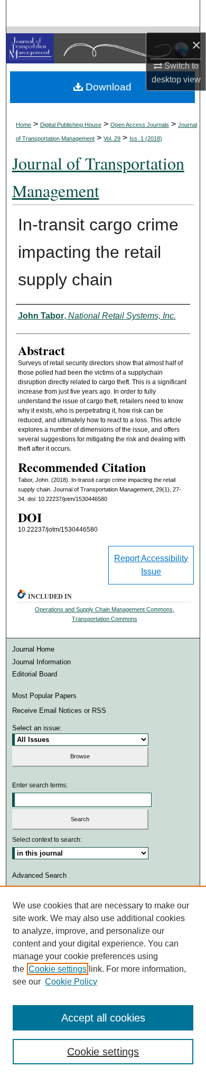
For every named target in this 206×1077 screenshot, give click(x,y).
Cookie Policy (71, 981)
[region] (103, 981)
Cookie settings (58, 968)
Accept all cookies (103, 1018)
